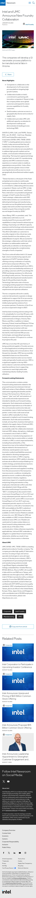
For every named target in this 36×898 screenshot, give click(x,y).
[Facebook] (3, 853)
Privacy (4, 863)
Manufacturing (9, 617)
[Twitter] (3, 781)
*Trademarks (5, 861)
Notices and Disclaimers (20, 878)
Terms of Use (21, 858)
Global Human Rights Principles (13, 883)
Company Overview (8, 830)
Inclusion (5, 844)
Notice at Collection (23, 868)
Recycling (20, 865)
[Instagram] (25, 853)
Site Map (4, 865)
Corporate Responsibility (10, 842)
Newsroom (11, 3)
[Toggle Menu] (30, 3)
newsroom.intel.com (12, 810)
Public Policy (6, 847)
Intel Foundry (20, 611)
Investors (5, 836)
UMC (20, 617)
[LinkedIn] (14, 853)
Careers (5, 839)
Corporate (7, 611)
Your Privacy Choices (7, 868)
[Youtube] (8, 781)
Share (9, 74)
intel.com (23, 810)
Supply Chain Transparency (25, 863)
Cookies (20, 861)
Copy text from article (19, 627)
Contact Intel (6, 833)
